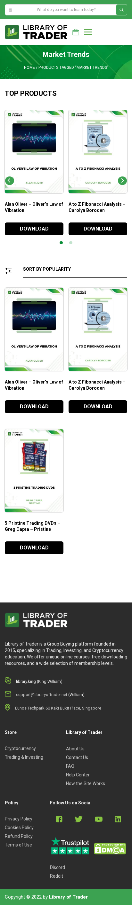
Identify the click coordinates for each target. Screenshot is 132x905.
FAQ (70, 766)
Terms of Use (18, 844)
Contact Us (77, 757)
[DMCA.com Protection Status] (110, 849)
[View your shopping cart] (75, 32)
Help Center (78, 774)
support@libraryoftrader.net (41, 694)
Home (29, 67)
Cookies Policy (19, 827)
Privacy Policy (18, 818)
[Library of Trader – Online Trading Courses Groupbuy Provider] (36, 31)
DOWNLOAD (34, 229)
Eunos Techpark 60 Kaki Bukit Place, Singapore (58, 708)
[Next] (122, 180)
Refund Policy (19, 836)
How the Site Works (85, 783)
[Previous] (9, 180)
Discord (57, 867)
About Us (75, 748)
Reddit (56, 876)
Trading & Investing (24, 757)
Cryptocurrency (20, 748)
